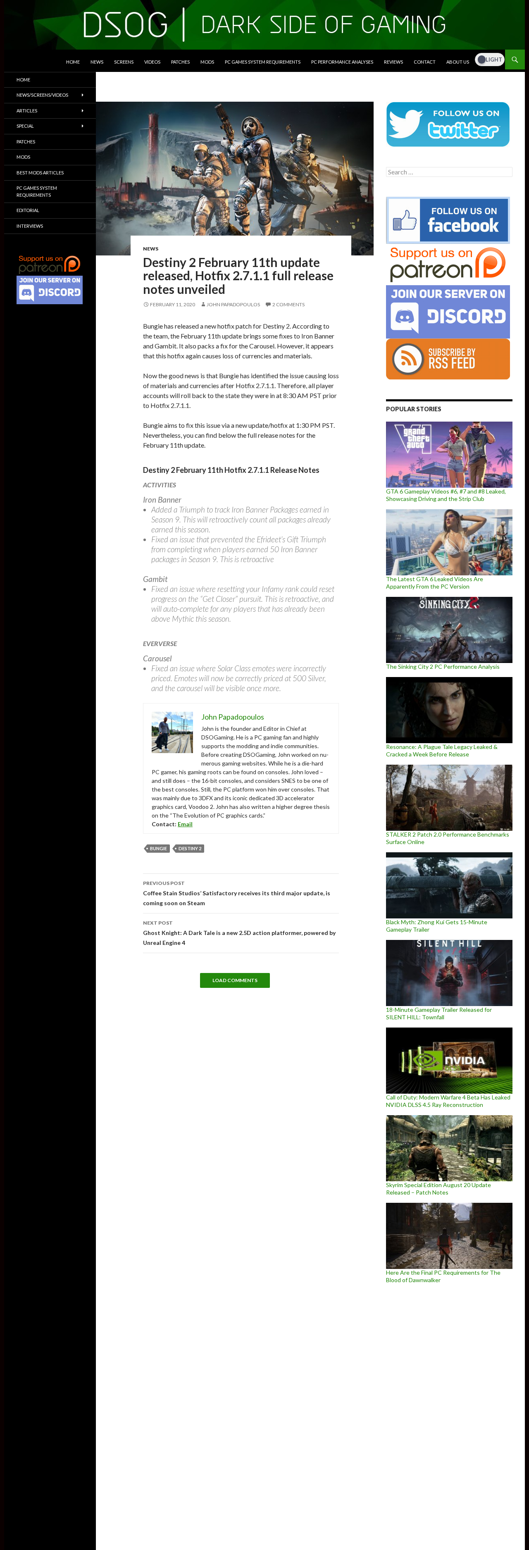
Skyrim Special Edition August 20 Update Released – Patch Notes (438, 1188)
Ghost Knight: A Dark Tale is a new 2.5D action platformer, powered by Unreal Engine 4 (239, 933)
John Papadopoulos (233, 304)
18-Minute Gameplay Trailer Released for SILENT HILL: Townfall (439, 1013)
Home (73, 61)
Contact (425, 61)
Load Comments (234, 980)
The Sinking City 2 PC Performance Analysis (443, 666)
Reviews (393, 61)
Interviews (30, 226)
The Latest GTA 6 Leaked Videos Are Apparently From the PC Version (434, 582)
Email (185, 823)
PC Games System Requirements (262, 61)
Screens (123, 61)
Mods (207, 61)
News (97, 61)
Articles (27, 110)
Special (25, 126)
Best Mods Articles (40, 172)
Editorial (28, 210)
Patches (180, 61)
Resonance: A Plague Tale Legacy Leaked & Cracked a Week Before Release (442, 750)
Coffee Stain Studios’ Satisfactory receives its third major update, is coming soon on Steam (236, 893)
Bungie (158, 848)
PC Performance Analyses (342, 61)
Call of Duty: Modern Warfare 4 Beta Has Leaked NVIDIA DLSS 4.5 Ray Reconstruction (448, 1101)
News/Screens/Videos (42, 95)
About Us (457, 61)
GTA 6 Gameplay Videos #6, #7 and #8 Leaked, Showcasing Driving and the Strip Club (446, 495)
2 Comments (288, 304)
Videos (152, 61)
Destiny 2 (190, 848)
